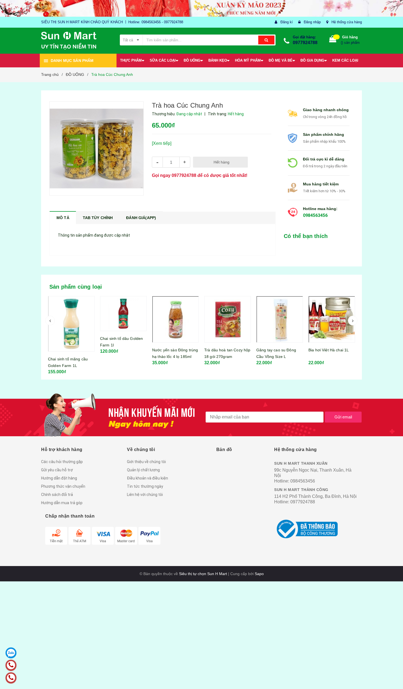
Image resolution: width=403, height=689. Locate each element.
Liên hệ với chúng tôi (145, 494)
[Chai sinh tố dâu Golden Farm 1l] (71, 313)
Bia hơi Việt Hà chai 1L (276, 350)
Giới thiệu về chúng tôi (146, 462)
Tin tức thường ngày (145, 486)
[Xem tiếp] (161, 143)
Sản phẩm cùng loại (75, 287)
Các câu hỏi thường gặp (62, 462)
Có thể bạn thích (306, 236)
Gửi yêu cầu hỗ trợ (57, 470)
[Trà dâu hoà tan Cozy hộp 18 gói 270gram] (175, 319)
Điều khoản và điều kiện (147, 478)
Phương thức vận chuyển (63, 486)
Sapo (259, 574)
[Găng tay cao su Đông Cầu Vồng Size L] (227, 319)
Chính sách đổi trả (57, 494)
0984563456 (315, 215)
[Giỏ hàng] (332, 40)
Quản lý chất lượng (143, 470)
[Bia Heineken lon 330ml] (331, 319)
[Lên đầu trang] (393, 678)
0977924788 (305, 42)
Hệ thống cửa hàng (346, 22)
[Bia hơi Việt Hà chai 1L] (279, 319)
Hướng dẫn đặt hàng (59, 478)
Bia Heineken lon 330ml (329, 350)
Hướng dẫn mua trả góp (62, 503)
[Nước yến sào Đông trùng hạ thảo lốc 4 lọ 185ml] (123, 319)
